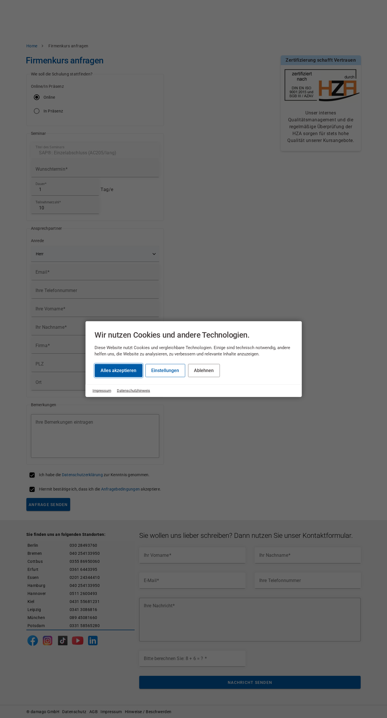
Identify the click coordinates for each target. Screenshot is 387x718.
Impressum (102, 390)
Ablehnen (204, 370)
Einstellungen (165, 370)
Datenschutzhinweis (133, 390)
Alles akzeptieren (118, 370)
